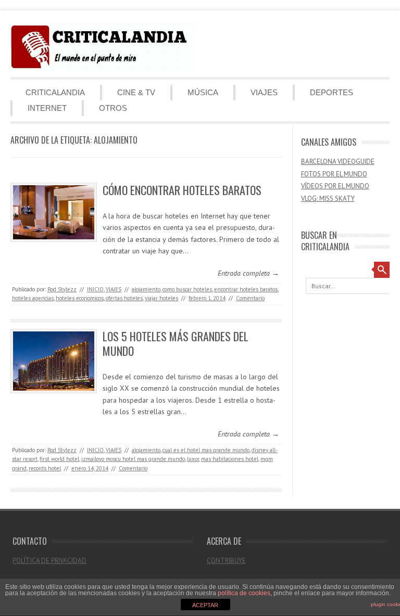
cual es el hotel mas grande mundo (205, 450)
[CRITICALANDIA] (103, 68)
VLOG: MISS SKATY (328, 198)
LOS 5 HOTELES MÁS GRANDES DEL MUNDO (175, 344)
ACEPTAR (205, 605)
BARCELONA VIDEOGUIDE (337, 161)
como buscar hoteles (187, 289)
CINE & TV (136, 92)
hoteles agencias (33, 298)
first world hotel (59, 459)
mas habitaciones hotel (229, 459)
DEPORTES (331, 92)
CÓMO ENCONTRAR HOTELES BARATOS (182, 190)
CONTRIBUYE (226, 560)
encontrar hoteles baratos (246, 289)
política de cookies (244, 593)
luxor (193, 459)
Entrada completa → (248, 273)
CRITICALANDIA (55, 92)
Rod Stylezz (62, 289)
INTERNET (47, 108)
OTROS (113, 108)
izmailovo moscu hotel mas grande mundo (133, 459)
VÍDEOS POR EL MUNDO (335, 186)
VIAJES (264, 92)
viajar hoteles (161, 298)
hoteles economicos (80, 298)
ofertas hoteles (124, 298)
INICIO (95, 289)
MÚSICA (203, 92)
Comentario (250, 298)
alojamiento (146, 289)
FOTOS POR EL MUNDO (334, 174)
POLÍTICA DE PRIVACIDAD (49, 560)
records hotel (45, 468)
